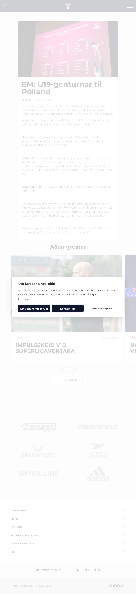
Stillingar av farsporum (101, 308)
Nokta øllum (68, 308)
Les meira (23, 299)
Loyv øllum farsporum (34, 308)
